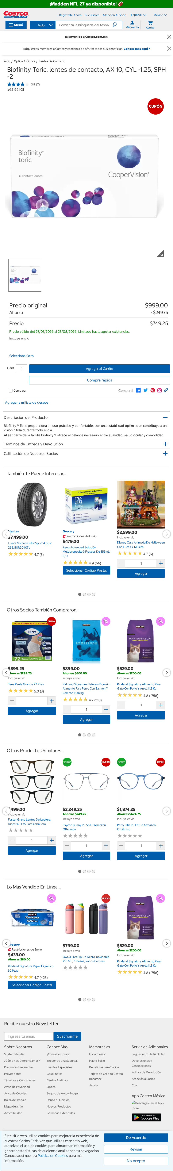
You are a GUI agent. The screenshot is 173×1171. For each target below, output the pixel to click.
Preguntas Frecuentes (19, 1067)
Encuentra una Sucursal (62, 1061)
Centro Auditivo (57, 1080)
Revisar (136, 1149)
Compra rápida (99, 380)
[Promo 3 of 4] (89, 594)
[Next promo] (167, 534)
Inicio (7, 61)
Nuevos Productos (59, 1106)
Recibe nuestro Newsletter (31, 1023)
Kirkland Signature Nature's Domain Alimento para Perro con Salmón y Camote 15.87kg (86, 688)
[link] (138, 390)
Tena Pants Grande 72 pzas (26, 684)
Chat (135, 1085)
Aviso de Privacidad (17, 1087)
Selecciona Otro (21, 356)
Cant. (11, 368)
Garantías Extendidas (61, 1113)
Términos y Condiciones (20, 1080)
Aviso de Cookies (15, 1093)
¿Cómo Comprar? (58, 1054)
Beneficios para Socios (104, 1067)
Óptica (18, 61)
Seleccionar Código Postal (86, 570)
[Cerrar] (169, 37)
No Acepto (136, 1160)
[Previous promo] (6, 534)
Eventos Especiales (59, 1067)
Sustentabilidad (14, 1054)
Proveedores (12, 1074)
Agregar (141, 573)
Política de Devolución (146, 1072)
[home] (16, 14)
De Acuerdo (136, 1137)
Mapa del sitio (13, 1106)
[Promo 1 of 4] (79, 594)
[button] (117, 25)
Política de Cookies (53, 1155)
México (158, 15)
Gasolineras (54, 1074)
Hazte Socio (97, 1061)
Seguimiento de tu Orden (148, 1054)
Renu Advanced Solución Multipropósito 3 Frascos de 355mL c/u (86, 551)
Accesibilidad (13, 1113)
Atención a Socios (143, 1079)
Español (136, 15)
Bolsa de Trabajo (15, 1100)
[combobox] (42, 25)
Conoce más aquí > (137, 49)
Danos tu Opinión (58, 1100)
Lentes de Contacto (52, 61)
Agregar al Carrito (99, 368)
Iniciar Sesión (97, 1054)
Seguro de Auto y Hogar (62, 1093)
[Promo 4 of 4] (93, 594)
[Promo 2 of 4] (84, 594)
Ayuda (93, 1085)
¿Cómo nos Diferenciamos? (22, 1061)
